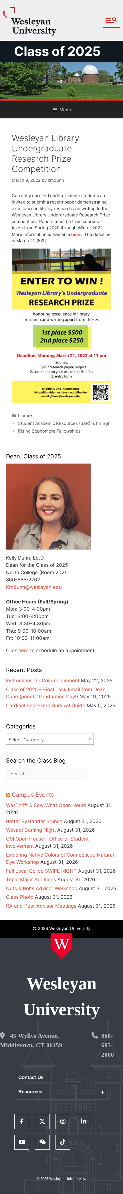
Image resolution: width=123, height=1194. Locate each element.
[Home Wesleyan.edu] (61, 946)
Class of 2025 (57, 51)
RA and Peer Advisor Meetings (41, 906)
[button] (111, 20)
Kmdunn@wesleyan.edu (34, 587)
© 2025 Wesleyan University (59, 1179)
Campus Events (33, 794)
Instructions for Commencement (43, 680)
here (23, 650)
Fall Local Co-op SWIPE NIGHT (41, 871)
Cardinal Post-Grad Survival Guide (45, 705)
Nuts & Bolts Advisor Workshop (41, 888)
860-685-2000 (107, 1045)
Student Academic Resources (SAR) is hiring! (63, 423)
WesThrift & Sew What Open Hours (46, 805)
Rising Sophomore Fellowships (49, 431)
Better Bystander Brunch (34, 821)
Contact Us (30, 1077)
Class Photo (19, 897)
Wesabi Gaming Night (31, 830)
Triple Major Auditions (31, 879)
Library (25, 415)
